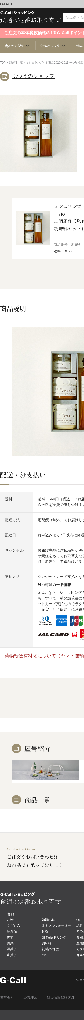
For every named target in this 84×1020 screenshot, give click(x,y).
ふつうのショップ (33, 76)
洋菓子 (12, 949)
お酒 (45, 931)
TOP (3, 62)
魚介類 (12, 931)
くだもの (13, 925)
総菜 (79, 925)
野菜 (10, 943)
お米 (10, 919)
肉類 (10, 937)
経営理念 (30, 997)
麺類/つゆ (49, 919)
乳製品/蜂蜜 (50, 949)
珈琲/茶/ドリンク (54, 937)
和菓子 (12, 955)
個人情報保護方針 (61, 997)
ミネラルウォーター (56, 925)
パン (45, 955)
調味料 (13, 62)
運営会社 (7, 997)
